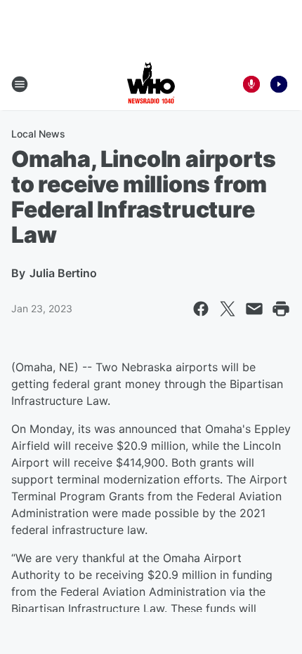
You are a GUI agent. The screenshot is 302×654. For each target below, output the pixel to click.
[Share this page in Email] (254, 309)
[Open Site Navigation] (19, 84)
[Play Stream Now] (278, 84)
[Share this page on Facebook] (201, 309)
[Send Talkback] (251, 84)
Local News (38, 134)
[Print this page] (281, 309)
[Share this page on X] (227, 309)
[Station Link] (151, 84)
